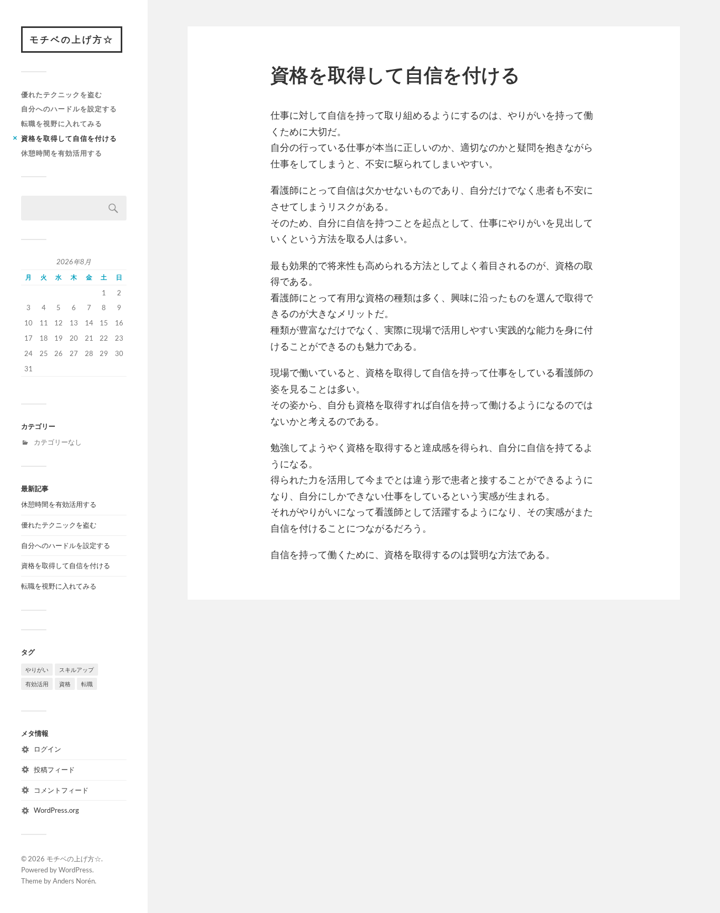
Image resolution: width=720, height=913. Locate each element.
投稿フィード (54, 769)
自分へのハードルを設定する (69, 108)
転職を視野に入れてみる (61, 123)
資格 (65, 683)
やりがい (36, 669)
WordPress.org (56, 810)
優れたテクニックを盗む (61, 94)
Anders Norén (74, 881)
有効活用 (36, 683)
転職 (87, 683)
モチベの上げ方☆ (72, 39)
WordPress (75, 870)
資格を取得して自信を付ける (69, 138)
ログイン (47, 749)
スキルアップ (76, 669)
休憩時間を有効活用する (61, 153)
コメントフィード (61, 790)
